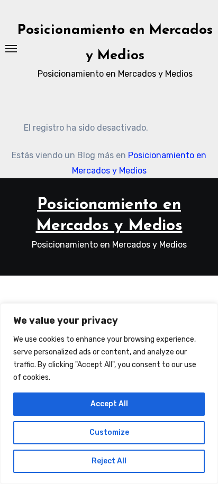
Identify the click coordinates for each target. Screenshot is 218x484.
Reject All (109, 460)
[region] (109, 393)
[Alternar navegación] (11, 48)
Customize (109, 432)
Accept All (109, 403)
